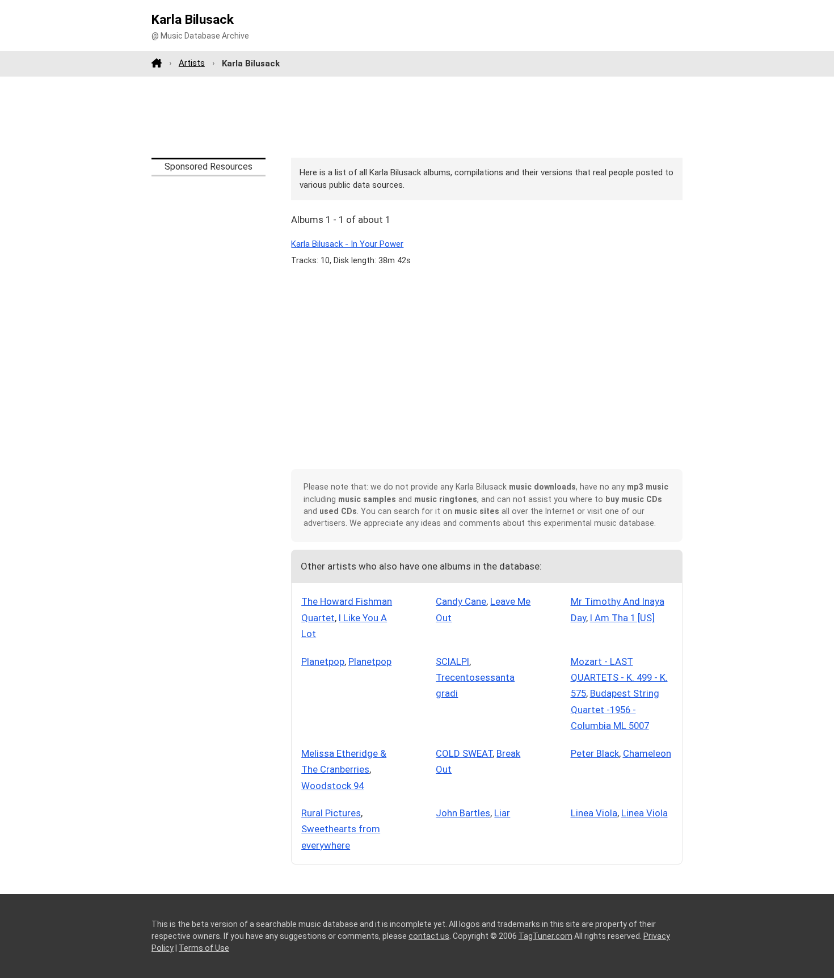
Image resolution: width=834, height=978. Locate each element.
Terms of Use (204, 947)
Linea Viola (594, 813)
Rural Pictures (331, 813)
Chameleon (647, 753)
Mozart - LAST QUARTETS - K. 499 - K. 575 (619, 677)
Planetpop (322, 661)
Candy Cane (461, 601)
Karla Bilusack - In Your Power (347, 244)
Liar (502, 813)
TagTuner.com (545, 936)
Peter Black (595, 753)
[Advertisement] (417, 116)
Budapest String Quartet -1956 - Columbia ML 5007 (615, 709)
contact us (428, 936)
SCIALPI (452, 661)
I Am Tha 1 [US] (622, 617)
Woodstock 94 (332, 785)
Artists (192, 63)
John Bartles (463, 813)
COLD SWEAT (464, 753)
